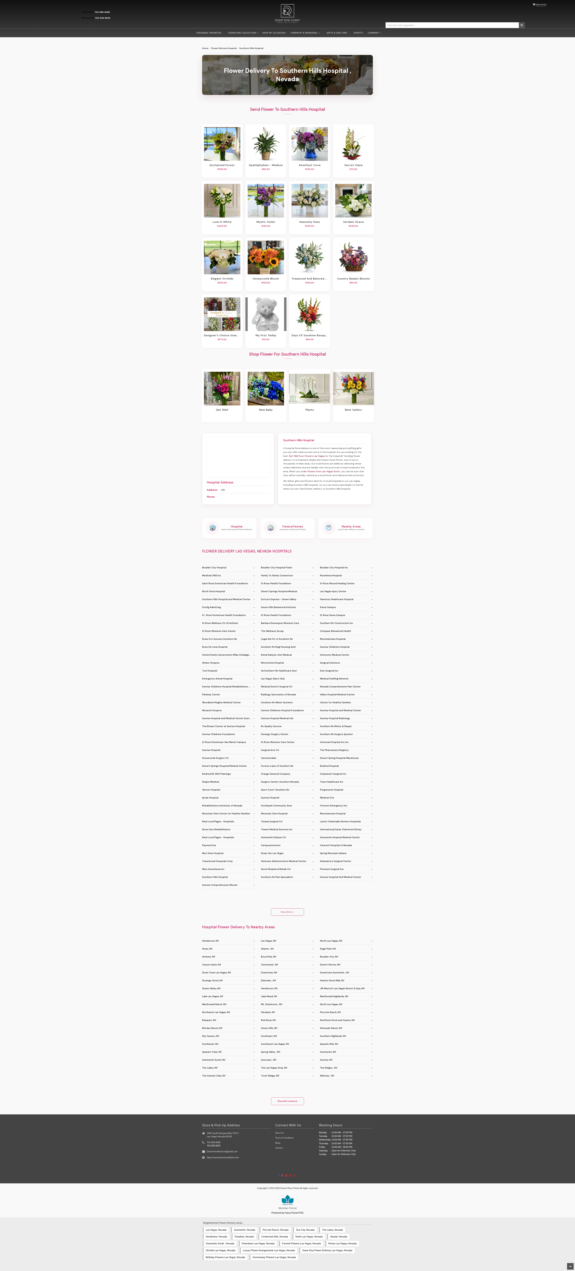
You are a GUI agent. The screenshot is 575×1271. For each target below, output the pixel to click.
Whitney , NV (327, 1075)
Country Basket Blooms (353, 278)
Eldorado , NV (268, 980)
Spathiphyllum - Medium (266, 165)
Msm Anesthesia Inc (213, 869)
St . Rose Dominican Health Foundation (224, 615)
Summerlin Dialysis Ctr (273, 837)
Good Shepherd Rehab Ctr (276, 869)
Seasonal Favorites (208, 32)
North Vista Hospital (213, 591)
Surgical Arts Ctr (270, 750)
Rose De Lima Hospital (214, 646)
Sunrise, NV (326, 1059)
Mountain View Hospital (274, 813)
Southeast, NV (269, 1036)
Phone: (211, 496)
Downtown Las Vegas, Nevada (258, 1243)
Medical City (327, 797)
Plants (309, 410)
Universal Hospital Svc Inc (334, 742)
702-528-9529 (102, 18)
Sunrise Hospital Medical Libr (277, 718)
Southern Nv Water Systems (277, 702)
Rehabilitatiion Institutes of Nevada (222, 805)
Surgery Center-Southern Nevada (280, 781)
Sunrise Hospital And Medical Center (340, 877)
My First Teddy (266, 335)
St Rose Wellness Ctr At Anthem (220, 623)
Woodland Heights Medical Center (221, 702)
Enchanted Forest (222, 165)
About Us (279, 1133)
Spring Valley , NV (270, 1051)
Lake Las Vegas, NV (212, 996)
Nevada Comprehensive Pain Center (340, 686)
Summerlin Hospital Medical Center (340, 837)
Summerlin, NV (328, 1051)
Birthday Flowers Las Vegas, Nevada (225, 1257)
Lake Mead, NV (269, 996)
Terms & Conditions (284, 1138)
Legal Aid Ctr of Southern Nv (277, 639)
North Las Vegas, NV (331, 940)
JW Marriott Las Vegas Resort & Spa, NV (342, 988)
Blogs (277, 1143)
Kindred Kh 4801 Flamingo (216, 773)
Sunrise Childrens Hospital (334, 646)
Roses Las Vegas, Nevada (342, 1243)
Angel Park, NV (328, 948)
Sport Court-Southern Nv (275, 789)
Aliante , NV (267, 948)
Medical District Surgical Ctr (276, 686)
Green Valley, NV (211, 988)
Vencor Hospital (211, 789)
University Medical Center (334, 654)
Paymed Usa (209, 845)
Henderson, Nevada (216, 1236)
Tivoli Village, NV (270, 1075)
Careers (279, 1148)
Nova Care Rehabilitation (216, 829)
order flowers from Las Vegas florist (320, 471)
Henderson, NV (210, 940)
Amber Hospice (211, 662)
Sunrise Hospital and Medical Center (340, 710)
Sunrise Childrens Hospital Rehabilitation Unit (227, 686)
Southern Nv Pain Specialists (277, 877)
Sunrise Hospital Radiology (335, 718)
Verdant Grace (353, 222)
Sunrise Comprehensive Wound (219, 885)
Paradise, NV (268, 1012)
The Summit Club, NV (214, 1075)
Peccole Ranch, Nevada (276, 1230)
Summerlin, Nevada (244, 1230)
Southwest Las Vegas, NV (275, 1044)
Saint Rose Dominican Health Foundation (225, 583)
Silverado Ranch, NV (331, 1028)
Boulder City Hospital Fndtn (276, 567)
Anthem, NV (208, 956)
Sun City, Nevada (305, 1230)
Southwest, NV (210, 1044)
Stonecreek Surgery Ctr (215, 758)
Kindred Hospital (329, 765)
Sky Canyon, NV (210, 1036)
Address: (212, 490)
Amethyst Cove (310, 165)
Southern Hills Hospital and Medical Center (226, 599)
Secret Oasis (353, 165)
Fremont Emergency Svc (333, 805)
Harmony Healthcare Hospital (336, 599)
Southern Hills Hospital (215, 877)
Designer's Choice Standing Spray (222, 335)
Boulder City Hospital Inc (334, 567)
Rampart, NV (209, 1020)
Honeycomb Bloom (266, 278)
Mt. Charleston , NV (271, 1004)
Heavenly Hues (309, 222)
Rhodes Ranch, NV (212, 1028)
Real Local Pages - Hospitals (218, 821)
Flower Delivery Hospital (224, 48)
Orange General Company (275, 773)
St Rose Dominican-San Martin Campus (224, 742)
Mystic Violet (266, 222)
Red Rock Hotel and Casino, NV (337, 1020)
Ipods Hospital (210, 797)
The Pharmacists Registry (334, 750)
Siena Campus (328, 607)
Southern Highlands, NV (333, 1036)
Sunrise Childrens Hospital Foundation (282, 710)
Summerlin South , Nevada (220, 1243)
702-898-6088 (102, 12)
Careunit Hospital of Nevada (336, 845)
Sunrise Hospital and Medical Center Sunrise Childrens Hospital (228, 718)
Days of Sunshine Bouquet (310, 335)
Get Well (222, 410)
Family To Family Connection (277, 575)
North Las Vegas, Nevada (309, 1236)
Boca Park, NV (268, 956)
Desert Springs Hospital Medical (279, 591)
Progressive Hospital (331, 789)
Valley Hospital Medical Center (337, 694)
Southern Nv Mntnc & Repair (336, 726)
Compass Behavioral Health (335, 631)
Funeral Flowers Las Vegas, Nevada (301, 1243)
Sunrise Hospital (211, 750)
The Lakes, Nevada (332, 1230)
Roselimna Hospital (331, 575)
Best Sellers (353, 410)
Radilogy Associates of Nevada (278, 694)
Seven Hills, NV (269, 1028)
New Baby (266, 410)
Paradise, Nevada (244, 1236)
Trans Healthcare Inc (331, 781)
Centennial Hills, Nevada (274, 1236)
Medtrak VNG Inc (211, 575)
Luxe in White (222, 222)
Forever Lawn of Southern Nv (277, 765)
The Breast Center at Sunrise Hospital (223, 726)
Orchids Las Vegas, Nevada (220, 1250)
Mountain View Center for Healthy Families (226, 813)
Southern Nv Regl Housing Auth (278, 646)
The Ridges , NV (328, 1067)
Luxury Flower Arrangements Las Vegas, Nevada (269, 1250)
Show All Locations (287, 1101)
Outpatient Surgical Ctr (333, 773)
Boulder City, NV (329, 956)
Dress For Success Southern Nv (219, 639)
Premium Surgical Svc (332, 869)
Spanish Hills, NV (329, 1044)
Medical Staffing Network (334, 678)
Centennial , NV (269, 964)
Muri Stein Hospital (212, 853)
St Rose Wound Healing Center (337, 583)
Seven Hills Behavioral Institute (278, 607)
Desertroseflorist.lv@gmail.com (222, 1151)
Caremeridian (268, 758)
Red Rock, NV (268, 1020)
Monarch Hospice (212, 710)
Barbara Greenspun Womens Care (280, 623)
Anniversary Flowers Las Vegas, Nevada (274, 1257)
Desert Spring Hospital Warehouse (339, 758)
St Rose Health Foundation (276, 583)
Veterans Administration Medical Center (283, 861)
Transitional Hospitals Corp (217, 861)
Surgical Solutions (330, 662)
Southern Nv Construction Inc (336, 623)
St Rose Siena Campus (332, 615)
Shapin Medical (210, 781)
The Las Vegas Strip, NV (274, 1067)
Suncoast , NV (268, 1059)
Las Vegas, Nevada (216, 1230)
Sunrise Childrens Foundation (218, 734)
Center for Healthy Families (335, 702)
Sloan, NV (207, 948)
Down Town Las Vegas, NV (216, 972)
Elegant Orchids (222, 278)
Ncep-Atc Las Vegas (272, 853)
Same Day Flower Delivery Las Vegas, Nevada (327, 1250)
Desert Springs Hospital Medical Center (224, 765)
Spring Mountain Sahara (333, 853)
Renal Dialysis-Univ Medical (276, 654)
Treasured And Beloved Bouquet (310, 278)
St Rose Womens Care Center (219, 631)
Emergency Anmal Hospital (217, 678)
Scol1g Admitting (211, 607)
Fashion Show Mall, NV (332, 980)
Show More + (287, 912)
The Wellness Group (272, 631)
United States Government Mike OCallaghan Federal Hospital (228, 654)
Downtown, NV (269, 972)
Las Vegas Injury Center (333, 591)
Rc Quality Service (271, 726)
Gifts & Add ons (337, 32)
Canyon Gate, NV (211, 964)
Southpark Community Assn (276, 805)
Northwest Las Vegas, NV (216, 1012)
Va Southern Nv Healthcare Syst (279, 670)
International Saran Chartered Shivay (340, 829)
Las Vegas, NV (268, 940)
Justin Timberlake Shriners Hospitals (340, 821)
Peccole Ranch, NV (330, 1012)
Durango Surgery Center (274, 734)
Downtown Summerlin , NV (334, 972)
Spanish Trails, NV (212, 1051)
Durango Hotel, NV (212, 980)
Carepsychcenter (271, 845)
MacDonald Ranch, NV (214, 1004)
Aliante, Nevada (338, 1236)
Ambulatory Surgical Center (335, 861)
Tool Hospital (209, 670)
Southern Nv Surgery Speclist (336, 734)
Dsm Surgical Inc (329, 670)
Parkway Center (211, 694)
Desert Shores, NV (330, 964)
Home (205, 48)
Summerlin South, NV (213, 1059)
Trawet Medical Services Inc (276, 829)
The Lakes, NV (210, 1067)
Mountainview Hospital (333, 639)
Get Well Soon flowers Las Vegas (307, 456)
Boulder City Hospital (214, 567)
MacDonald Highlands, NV (334, 996)
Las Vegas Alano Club (273, 678)
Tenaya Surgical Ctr (272, 821)
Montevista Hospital (272, 662)
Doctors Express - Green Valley (278, 599)
